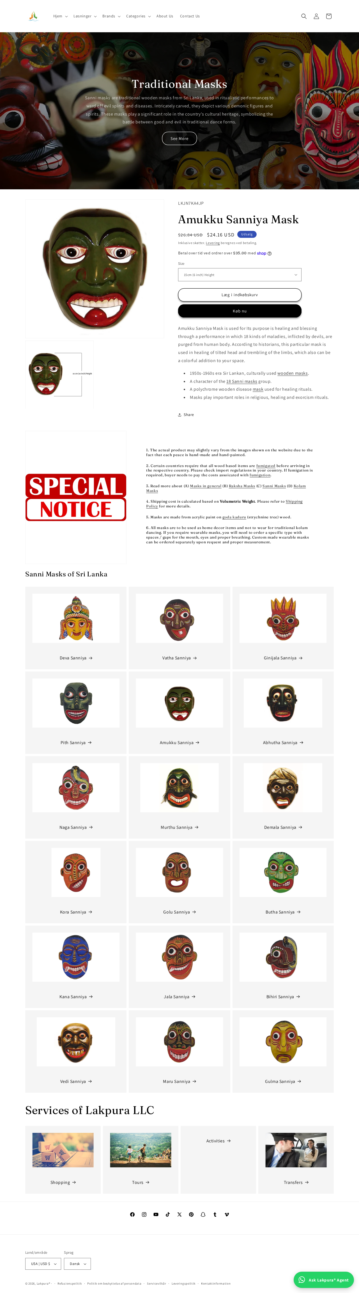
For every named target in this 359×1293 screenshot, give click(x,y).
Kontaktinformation (216, 1283)
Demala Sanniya (280, 827)
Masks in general (206, 486)
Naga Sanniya (73, 827)
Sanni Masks (274, 486)
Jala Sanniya (176, 997)
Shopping (60, 1182)
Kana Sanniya (73, 997)
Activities (215, 1141)
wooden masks (292, 373)
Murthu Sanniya (176, 827)
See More (179, 138)
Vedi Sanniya (73, 1081)
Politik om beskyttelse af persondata (114, 1283)
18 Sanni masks (241, 381)
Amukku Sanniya (177, 743)
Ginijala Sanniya (280, 658)
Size (181, 263)
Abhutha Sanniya (280, 743)
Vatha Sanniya (176, 658)
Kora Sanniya (73, 912)
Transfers (293, 1182)
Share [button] (189, 414)
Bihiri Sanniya (280, 997)
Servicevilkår (156, 1283)
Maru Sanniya (176, 1081)
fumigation (260, 475)
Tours (138, 1182)
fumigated (265, 465)
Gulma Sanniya (280, 1081)
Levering (213, 243)
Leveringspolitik (183, 1283)
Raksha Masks (242, 486)
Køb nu (240, 311)
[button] (60, 16)
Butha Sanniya (280, 912)
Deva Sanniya (73, 658)
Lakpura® (43, 1283)
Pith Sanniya (73, 743)
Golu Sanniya (176, 912)
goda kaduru (234, 517)
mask (258, 389)
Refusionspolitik (69, 1283)
